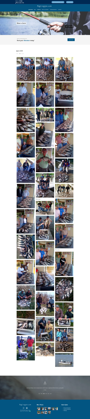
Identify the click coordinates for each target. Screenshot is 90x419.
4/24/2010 (64, 102)
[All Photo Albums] (19, 53)
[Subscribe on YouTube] (21, 1)
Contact (60, 9)
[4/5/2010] (64, 281)
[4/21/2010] (45, 126)
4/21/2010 (45, 142)
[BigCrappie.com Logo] (44, 6)
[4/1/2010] (26, 340)
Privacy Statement (67, 407)
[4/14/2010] (64, 227)
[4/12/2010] (45, 245)
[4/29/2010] (64, 61)
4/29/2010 (64, 77)
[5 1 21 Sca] (38, 412)
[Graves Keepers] (42, 408)
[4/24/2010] (64, 86)
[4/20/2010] (64, 137)
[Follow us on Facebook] (20, 1)
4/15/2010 (45, 235)
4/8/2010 (26, 280)
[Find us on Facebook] (24, 408)
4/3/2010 (45, 312)
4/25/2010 (45, 102)
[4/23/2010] (26, 111)
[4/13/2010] (26, 238)
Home (67, 26)
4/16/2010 (64, 218)
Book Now (31, 9)
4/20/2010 (64, 153)
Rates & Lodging (45, 9)
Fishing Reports (53, 9)
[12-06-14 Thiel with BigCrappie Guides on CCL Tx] (45, 408)
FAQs (35, 9)
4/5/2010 (64, 297)
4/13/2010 (25, 254)
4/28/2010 (25, 102)
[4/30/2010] (26, 61)
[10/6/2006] (49, 408)
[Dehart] (42, 412)
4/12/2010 (45, 261)
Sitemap (65, 410)
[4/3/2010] (45, 295)
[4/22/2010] (45, 111)
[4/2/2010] (64, 306)
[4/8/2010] (26, 263)
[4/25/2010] (45, 86)
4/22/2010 (45, 117)
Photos (39, 9)
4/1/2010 (26, 356)
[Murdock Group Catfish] (49, 412)
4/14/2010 (64, 244)
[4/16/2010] (64, 202)
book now (71, 39)
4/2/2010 (64, 322)
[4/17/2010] (26, 162)
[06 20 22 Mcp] (38, 408)
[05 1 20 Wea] (56, 408)
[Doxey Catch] (45, 412)
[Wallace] (52, 408)
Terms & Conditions (67, 409)
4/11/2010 (64, 247)
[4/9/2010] (64, 255)
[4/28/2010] (26, 86)
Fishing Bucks (69, 2)
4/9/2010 (64, 271)
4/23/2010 (25, 128)
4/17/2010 (25, 178)
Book (58, 2)
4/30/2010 (25, 77)
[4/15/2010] (45, 219)
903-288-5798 (20, 3)
